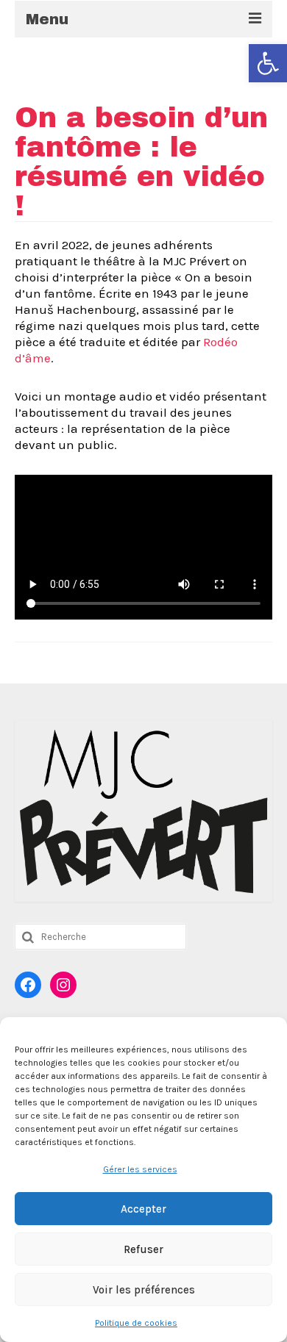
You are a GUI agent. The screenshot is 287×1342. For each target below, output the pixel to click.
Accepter (143, 1209)
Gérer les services (140, 1169)
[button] (268, 63)
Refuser (143, 1249)
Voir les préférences (144, 1289)
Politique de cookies (136, 1323)
